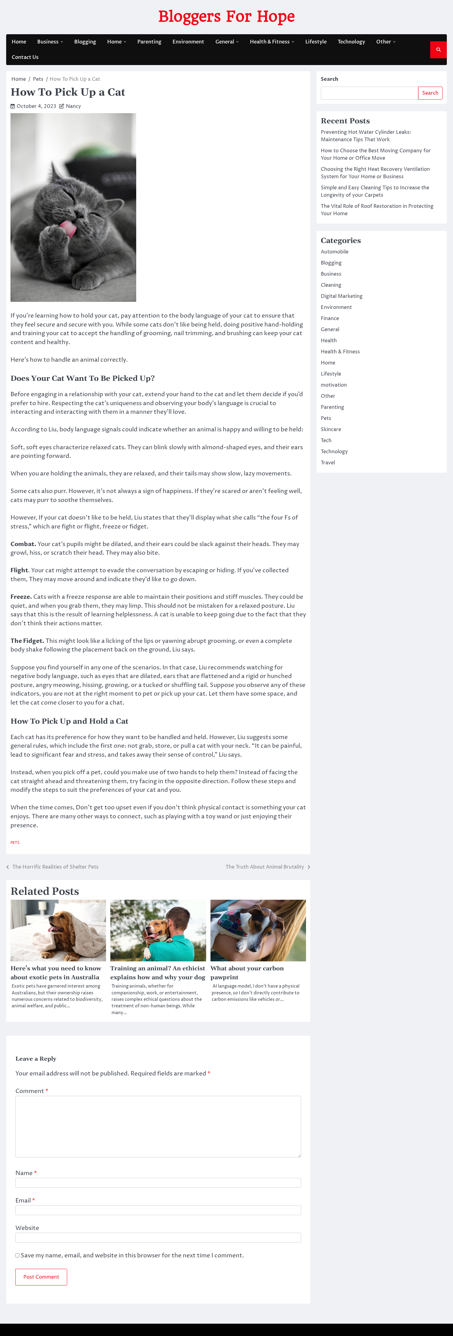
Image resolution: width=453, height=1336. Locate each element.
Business (48, 42)
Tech (326, 440)
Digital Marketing (342, 296)
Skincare (331, 429)
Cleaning (331, 285)
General (224, 42)
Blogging (85, 42)
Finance (330, 318)
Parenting (149, 42)
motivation (334, 385)
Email (25, 1201)
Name (26, 1173)
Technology (351, 42)
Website (27, 1228)
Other (383, 42)
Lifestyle (316, 42)
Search (329, 79)
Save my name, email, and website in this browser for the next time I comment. (132, 1256)
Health (329, 340)
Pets (14, 842)
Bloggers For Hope (226, 16)
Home (19, 42)
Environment (188, 42)
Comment (31, 1091)
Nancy (73, 106)
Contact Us (25, 57)
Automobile (335, 252)
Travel (328, 462)
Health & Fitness (270, 42)
